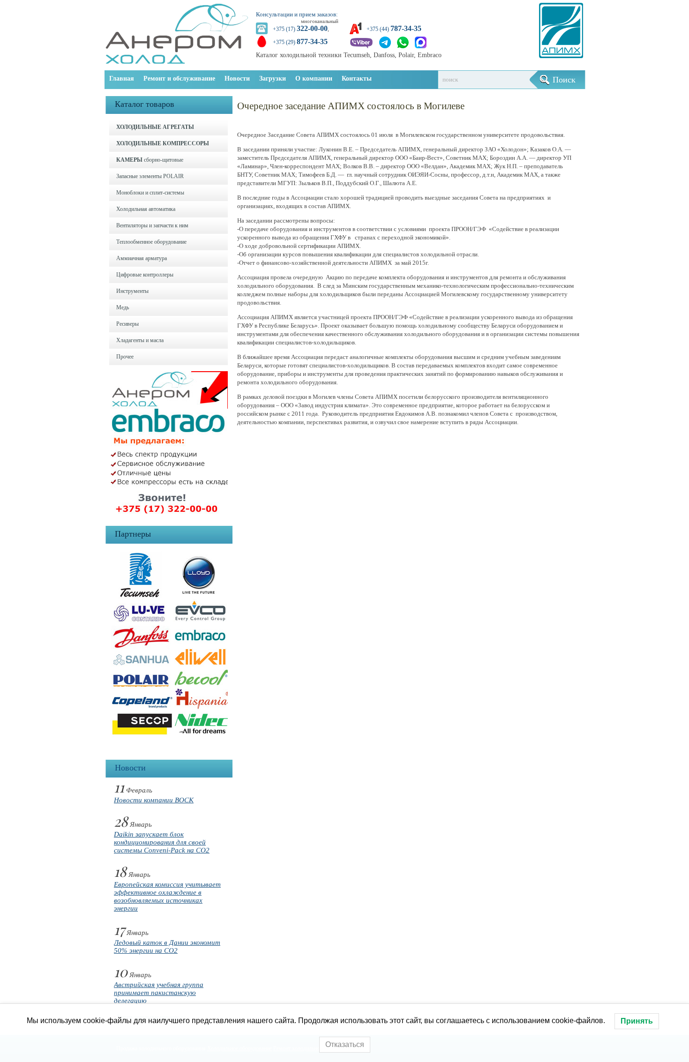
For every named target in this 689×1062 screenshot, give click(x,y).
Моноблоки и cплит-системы (150, 192)
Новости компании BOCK (154, 800)
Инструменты (132, 291)
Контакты (357, 78)
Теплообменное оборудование (151, 242)
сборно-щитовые (149, 160)
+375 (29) (300, 42)
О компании (313, 78)
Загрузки (272, 78)
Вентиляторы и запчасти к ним (152, 225)
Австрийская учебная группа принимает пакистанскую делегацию (158, 992)
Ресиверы (127, 324)
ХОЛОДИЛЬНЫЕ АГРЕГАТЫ (155, 127)
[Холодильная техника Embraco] (171, 516)
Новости (237, 78)
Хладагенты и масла (140, 340)
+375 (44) (394, 29)
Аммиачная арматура (141, 258)
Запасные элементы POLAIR (150, 176)
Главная (121, 78)
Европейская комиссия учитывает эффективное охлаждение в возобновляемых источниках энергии (167, 896)
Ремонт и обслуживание (179, 78)
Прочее (125, 356)
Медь (122, 307)
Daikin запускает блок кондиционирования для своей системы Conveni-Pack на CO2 (162, 842)
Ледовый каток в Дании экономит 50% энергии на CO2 (167, 946)
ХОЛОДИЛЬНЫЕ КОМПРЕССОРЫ (162, 143)
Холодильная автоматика (145, 209)
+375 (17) (300, 29)
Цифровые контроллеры (144, 274)
